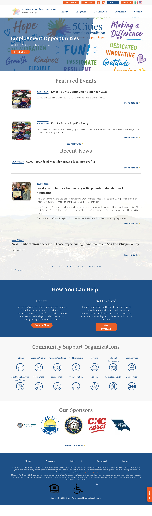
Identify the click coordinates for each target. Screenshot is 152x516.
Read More (20, 52)
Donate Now (41, 325)
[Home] (16, 11)
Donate (113, 3)
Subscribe (88, 3)
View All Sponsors (74, 445)
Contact (138, 12)
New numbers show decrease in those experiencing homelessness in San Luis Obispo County (75, 244)
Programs (81, 12)
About (65, 12)
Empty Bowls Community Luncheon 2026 (79, 92)
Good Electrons (95, 498)
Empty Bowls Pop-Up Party (69, 123)
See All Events (74, 143)
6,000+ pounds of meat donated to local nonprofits (60, 162)
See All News (17, 270)
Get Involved (100, 12)
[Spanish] (136, 3)
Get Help (127, 3)
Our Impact (120, 12)
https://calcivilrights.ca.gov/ (92, 472)
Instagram (103, 2)
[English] (140, 3)
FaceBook (98, 2)
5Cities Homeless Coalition (39, 9)
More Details (131, 102)
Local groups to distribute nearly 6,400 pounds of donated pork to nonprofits (82, 190)
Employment (71, 3)
